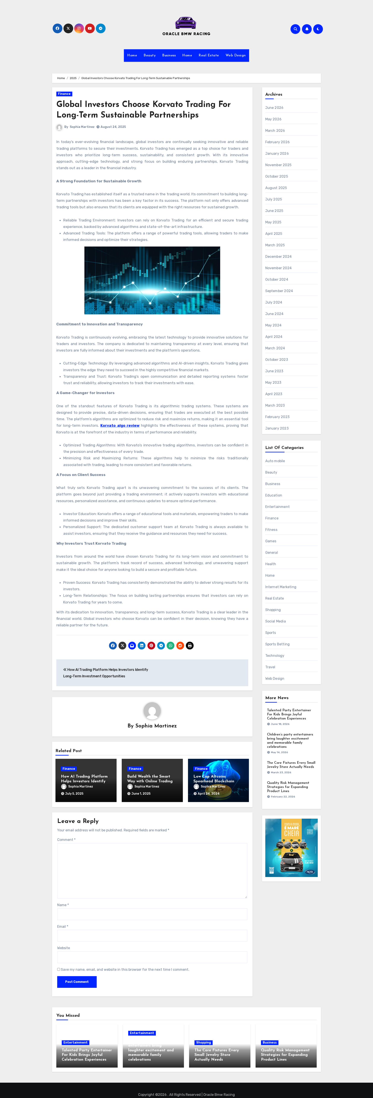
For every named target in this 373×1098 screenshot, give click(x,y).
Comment (66, 840)
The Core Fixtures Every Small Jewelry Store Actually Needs (216, 1055)
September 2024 (279, 291)
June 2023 (274, 371)
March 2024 (275, 348)
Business (169, 55)
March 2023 (275, 405)
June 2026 (274, 108)
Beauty (150, 55)
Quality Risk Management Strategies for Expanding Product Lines (288, 787)
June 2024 (274, 314)
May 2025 (273, 222)
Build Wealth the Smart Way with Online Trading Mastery (150, 781)
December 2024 (278, 257)
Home (132, 55)
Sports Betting (277, 644)
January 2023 (277, 428)
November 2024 (278, 268)
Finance (64, 94)
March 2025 (275, 245)
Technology (274, 656)
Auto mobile (275, 461)
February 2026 (277, 142)
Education (273, 495)
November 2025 (278, 165)
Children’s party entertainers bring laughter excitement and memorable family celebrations (151, 1050)
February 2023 (277, 417)
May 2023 (273, 382)
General (271, 553)
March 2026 (275, 131)
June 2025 (274, 211)
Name (63, 905)
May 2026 (273, 119)
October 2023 (276, 360)
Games (271, 541)
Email (62, 927)
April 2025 (273, 234)
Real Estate (209, 55)
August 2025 (276, 188)
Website (63, 948)
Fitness (271, 530)
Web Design (236, 55)
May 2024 (273, 325)
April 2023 (273, 394)
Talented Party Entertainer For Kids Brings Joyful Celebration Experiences (289, 714)
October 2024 (276, 279)
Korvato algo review (119, 425)
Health (270, 564)
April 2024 (274, 337)
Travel (270, 667)
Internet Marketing (281, 587)
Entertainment (277, 507)
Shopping (273, 610)
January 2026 (277, 153)
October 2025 (276, 176)
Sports (270, 633)
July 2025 (273, 199)
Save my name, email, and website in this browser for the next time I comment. (125, 970)
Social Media (275, 621)
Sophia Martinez (82, 127)
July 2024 (273, 302)
